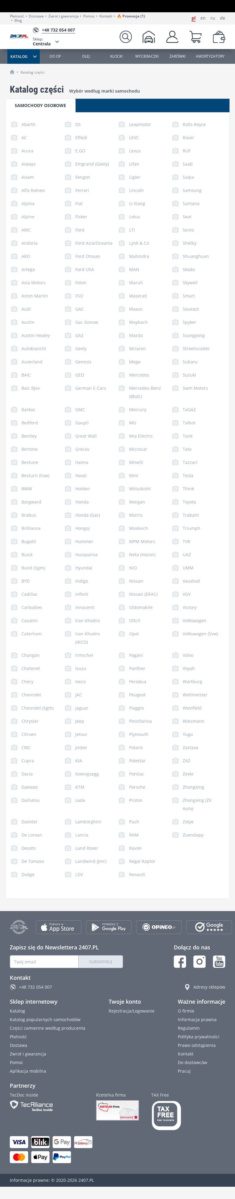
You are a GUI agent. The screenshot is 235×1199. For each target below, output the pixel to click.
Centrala (41, 41)
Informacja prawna (197, 1019)
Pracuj (184, 1071)
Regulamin (189, 1028)
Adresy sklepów (209, 987)
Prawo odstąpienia (197, 1045)
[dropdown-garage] (149, 37)
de (222, 18)
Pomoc (89, 16)
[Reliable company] (117, 1110)
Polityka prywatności (198, 1037)
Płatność (17, 16)
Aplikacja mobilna (28, 1071)
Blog (18, 20)
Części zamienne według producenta (47, 1028)
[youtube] (219, 962)
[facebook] (180, 962)
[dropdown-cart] (195, 37)
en (203, 18)
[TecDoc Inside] (47, 1105)
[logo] (21, 37)
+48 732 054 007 (35, 987)
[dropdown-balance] (219, 37)
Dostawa (36, 16)
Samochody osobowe (40, 105)
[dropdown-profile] (172, 37)
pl (194, 18)
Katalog (17, 1011)
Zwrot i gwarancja (63, 16)
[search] (126, 37)
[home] (12, 72)
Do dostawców (192, 1062)
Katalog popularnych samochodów (45, 1019)
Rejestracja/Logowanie (132, 1011)
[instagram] (199, 962)
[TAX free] (166, 1115)
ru (213, 18)
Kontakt (105, 16)
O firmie (186, 1011)
